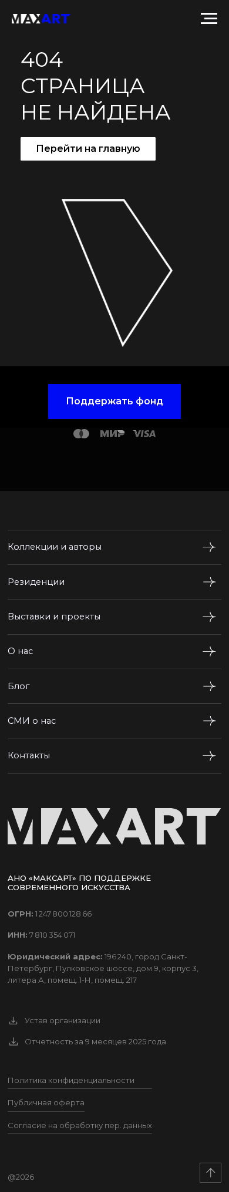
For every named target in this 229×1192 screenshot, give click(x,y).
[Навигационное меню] (209, 19)
